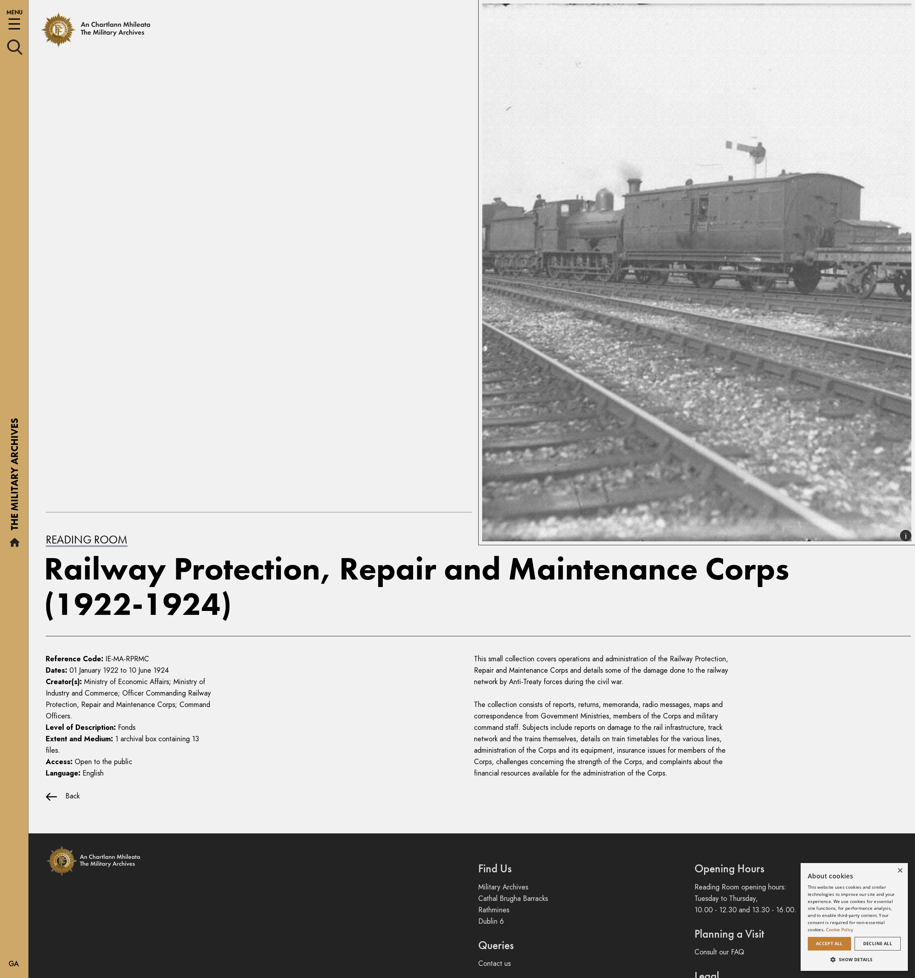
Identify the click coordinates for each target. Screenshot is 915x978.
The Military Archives (14, 476)
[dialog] (854, 917)
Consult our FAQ (719, 952)
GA (14, 964)
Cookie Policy (840, 930)
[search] (15, 46)
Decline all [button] (877, 944)
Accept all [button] (829, 944)
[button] (854, 959)
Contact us (494, 963)
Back (68, 796)
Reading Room (87, 539)
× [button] (899, 870)
